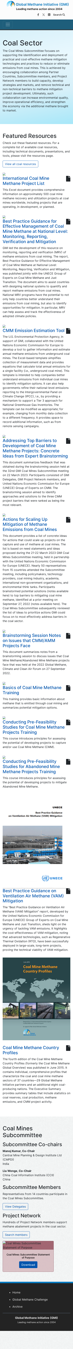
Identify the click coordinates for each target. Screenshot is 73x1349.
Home (16, 1292)
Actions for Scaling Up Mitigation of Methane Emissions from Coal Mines (30, 524)
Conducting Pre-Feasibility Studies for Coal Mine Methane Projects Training (34, 727)
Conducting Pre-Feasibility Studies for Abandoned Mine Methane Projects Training (31, 766)
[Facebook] (38, 14)
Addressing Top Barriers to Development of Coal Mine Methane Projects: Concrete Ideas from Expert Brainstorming (35, 448)
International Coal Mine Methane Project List (26, 181)
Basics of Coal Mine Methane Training (32, 690)
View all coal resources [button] (20, 164)
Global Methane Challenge (30, 1299)
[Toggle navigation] (8, 24)
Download (28, 1264)
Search (57, 14)
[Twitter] (43, 14)
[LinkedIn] (49, 14)
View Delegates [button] (15, 1206)
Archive (17, 1306)
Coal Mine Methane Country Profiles (31, 1050)
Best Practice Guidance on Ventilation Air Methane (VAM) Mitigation (33, 896)
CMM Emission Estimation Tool (33, 330)
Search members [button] (16, 1234)
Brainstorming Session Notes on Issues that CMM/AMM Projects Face (32, 640)
